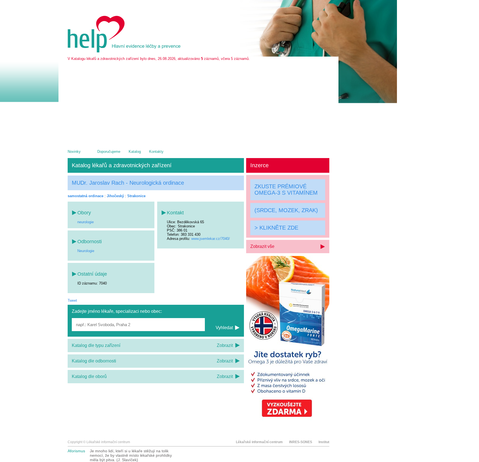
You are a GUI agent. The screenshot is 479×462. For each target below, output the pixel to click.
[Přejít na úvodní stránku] (125, 51)
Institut (324, 442)
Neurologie (85, 251)
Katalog (135, 151)
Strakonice (136, 196)
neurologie (85, 222)
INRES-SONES (300, 442)
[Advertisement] (198, 102)
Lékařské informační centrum (259, 442)
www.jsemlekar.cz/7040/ (210, 239)
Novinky (74, 151)
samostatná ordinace (85, 196)
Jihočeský (115, 196)
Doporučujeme (108, 151)
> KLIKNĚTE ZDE (276, 228)
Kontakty (156, 151)
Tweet (72, 300)
